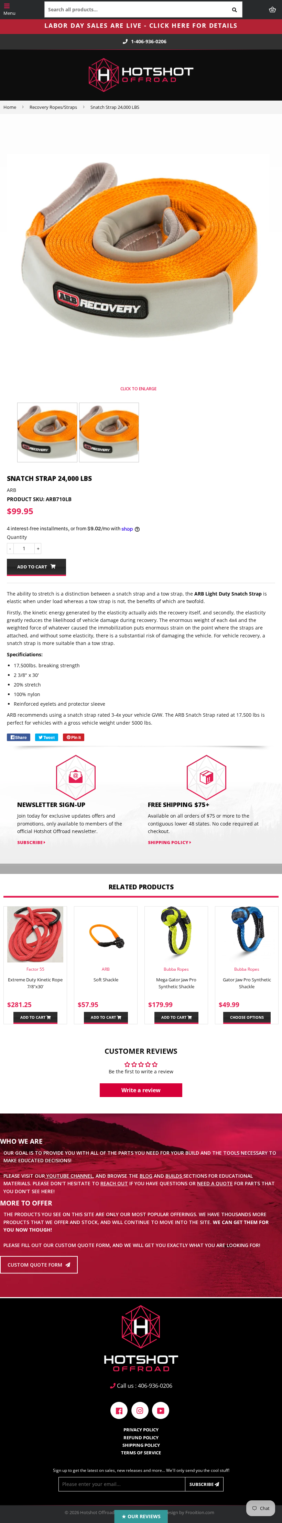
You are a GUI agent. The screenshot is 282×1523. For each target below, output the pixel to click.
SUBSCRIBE (30, 842)
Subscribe (202, 1484)
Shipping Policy (168, 842)
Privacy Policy (141, 1430)
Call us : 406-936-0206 (144, 1385)
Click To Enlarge (138, 389)
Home (9, 107)
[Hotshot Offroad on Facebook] (119, 1410)
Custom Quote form (36, 1264)
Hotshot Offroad (97, 1512)
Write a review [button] (141, 1090)
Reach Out (114, 1183)
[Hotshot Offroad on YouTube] (160, 1410)
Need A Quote (215, 1183)
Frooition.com (199, 1512)
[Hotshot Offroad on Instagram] (140, 1410)
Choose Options (247, 1017)
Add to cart (33, 1017)
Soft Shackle (106, 980)
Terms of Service (141, 1453)
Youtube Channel (69, 1176)
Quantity (17, 537)
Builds (174, 1176)
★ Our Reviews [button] (141, 1516)
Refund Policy (141, 1437)
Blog (146, 1176)
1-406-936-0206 (148, 41)
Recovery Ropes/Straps (53, 107)
